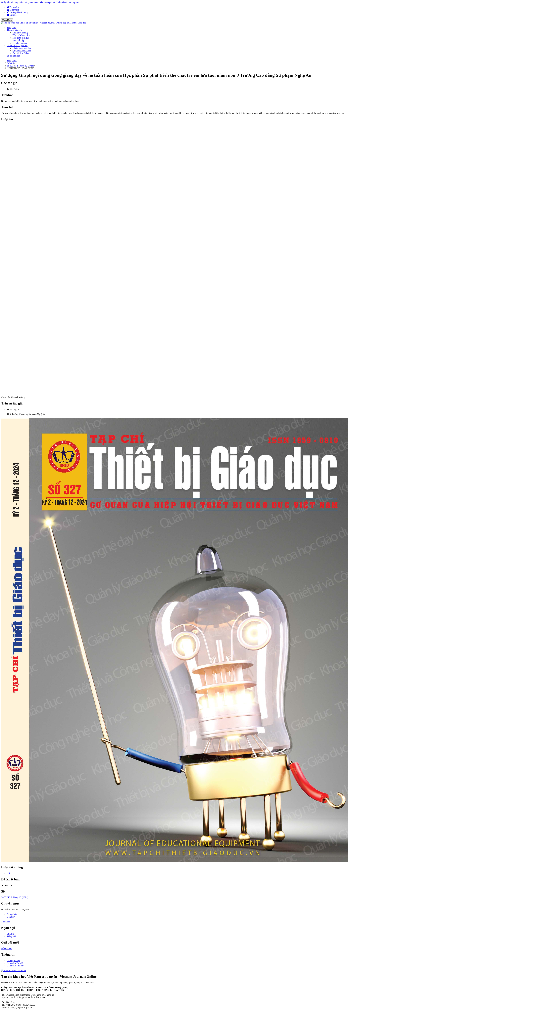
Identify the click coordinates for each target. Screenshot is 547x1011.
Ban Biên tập (18, 40)
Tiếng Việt (11, 936)
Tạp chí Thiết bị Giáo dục (74, 22)
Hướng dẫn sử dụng (18, 12)
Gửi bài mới (6, 948)
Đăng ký (11, 917)
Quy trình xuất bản (21, 53)
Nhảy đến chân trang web (67, 2)
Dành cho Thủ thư (15, 965)
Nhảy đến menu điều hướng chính (40, 2)
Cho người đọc (13, 960)
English (10, 934)
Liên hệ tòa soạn (20, 43)
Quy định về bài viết (22, 50)
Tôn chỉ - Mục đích (21, 35)
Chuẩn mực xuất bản (22, 48)
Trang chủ (14, 7)
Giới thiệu (14, 10)
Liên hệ (13, 15)
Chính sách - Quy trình (17, 45)
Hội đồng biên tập (21, 38)
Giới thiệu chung (20, 32)
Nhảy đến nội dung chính (12, 2)
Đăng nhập (12, 914)
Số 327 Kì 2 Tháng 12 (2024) (20, 65)
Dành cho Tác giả (15, 963)
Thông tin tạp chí (14, 30)
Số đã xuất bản (13, 56)
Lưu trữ (10, 63)
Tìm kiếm (5, 921)
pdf (8, 873)
